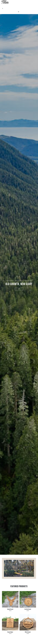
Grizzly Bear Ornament (27, 609)
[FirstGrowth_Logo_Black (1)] (4, 0)
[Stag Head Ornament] (10, 599)
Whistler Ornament (28, 632)
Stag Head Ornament (10, 609)
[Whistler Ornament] (27, 622)
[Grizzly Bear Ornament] (27, 599)
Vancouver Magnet (10, 632)
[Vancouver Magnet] (10, 622)
